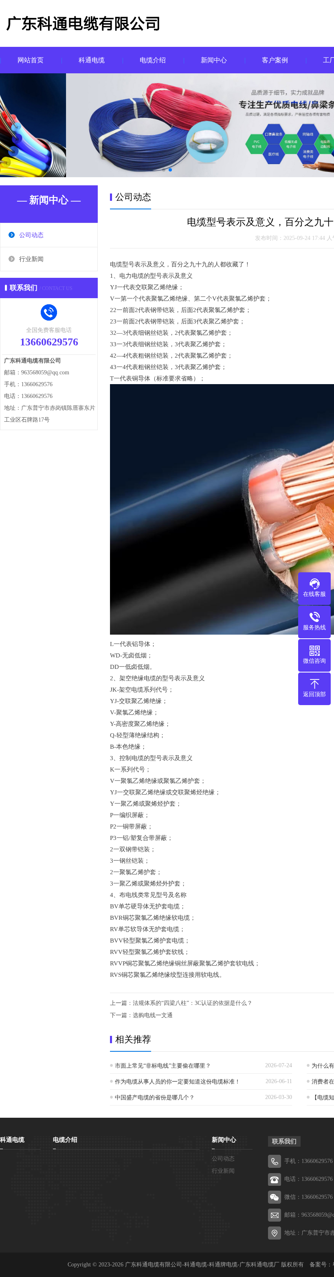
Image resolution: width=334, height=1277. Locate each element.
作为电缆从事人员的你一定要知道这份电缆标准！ (177, 1082)
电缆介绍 (153, 60)
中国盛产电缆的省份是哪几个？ (155, 1098)
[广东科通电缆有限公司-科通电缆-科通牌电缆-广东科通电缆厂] (93, 24)
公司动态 (31, 235)
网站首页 (31, 60)
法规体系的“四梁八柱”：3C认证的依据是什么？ (193, 1003)
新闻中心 (214, 60)
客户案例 (275, 60)
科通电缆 (92, 60)
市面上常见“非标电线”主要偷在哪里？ (163, 1066)
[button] (163, 169)
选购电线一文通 (153, 1015)
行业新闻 (31, 259)
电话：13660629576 (308, 1179)
